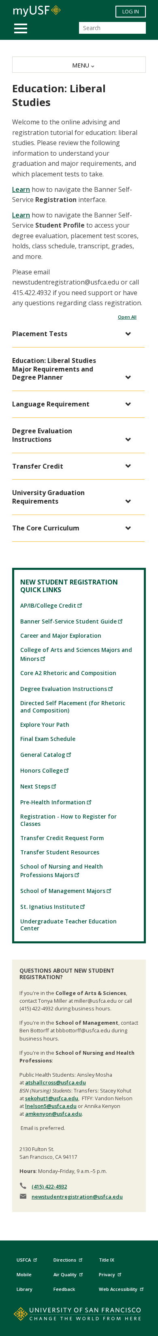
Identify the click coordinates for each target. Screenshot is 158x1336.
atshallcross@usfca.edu (55, 1082)
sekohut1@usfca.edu (51, 1098)
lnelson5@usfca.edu (51, 1106)
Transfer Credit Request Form (62, 838)
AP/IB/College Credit (48, 605)
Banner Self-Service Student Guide (68, 621)
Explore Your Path (44, 724)
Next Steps (35, 786)
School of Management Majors (62, 891)
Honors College (41, 770)
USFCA (24, 1260)
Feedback (64, 1289)
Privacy (107, 1274)
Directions (64, 1260)
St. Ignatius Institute (49, 906)
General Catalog (42, 754)
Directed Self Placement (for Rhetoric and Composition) (72, 706)
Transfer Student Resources (59, 852)
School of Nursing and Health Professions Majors (61, 870)
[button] (74, 334)
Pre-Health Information (52, 802)
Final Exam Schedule (47, 739)
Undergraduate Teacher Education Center (68, 924)
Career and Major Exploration (60, 635)
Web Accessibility (118, 1289)
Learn (21, 189)
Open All (127, 317)
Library (24, 1289)
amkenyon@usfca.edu (53, 1113)
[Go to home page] (79, 1315)
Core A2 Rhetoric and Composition (68, 673)
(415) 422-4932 (49, 1186)
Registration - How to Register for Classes (68, 819)
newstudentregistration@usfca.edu (77, 1196)
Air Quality (65, 1274)
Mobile (24, 1274)
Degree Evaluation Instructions (63, 689)
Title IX (106, 1260)
